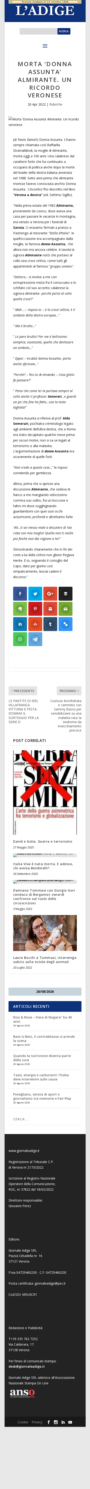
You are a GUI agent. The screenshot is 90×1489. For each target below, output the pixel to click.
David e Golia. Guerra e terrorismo (42, 841)
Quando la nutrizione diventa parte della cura (42, 1058)
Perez (26, 1206)
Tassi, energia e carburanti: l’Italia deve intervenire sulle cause (41, 1077)
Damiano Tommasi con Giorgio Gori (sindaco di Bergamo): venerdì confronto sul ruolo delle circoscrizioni (44, 896)
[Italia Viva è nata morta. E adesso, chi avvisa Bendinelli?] (45, 855)
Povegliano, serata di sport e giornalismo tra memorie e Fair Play (42, 1096)
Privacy (37, 1422)
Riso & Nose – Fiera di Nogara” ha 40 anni (42, 1019)
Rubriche (55, 104)
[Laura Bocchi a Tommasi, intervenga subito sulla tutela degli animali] (45, 933)
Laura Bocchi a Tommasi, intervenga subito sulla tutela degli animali (44, 959)
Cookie (23, 1422)
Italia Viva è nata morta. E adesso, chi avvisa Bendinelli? (43, 866)
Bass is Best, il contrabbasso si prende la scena (44, 1038)
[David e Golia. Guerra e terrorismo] (45, 792)
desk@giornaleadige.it (27, 1366)
